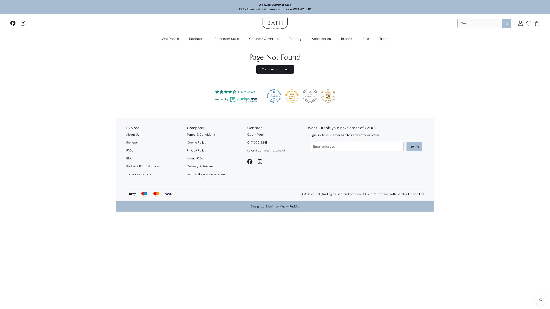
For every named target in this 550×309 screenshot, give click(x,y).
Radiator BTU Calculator (143, 166)
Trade (383, 38)
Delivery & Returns (200, 166)
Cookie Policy (196, 142)
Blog (129, 158)
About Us (132, 134)
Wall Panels (170, 38)
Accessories (321, 38)
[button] (528, 23)
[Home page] (275, 23)
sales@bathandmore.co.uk (266, 150)
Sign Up (414, 146)
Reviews (132, 142)
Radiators (196, 38)
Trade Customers (138, 174)
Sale (365, 38)
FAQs (129, 150)
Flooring (295, 38)
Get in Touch (256, 134)
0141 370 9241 (257, 142)
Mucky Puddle (289, 206)
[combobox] (479, 23)
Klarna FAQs (195, 158)
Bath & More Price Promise (206, 174)
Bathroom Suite (227, 38)
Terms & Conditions (201, 134)
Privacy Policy (196, 150)
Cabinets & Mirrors (264, 38)
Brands (346, 38)
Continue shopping (275, 69)
